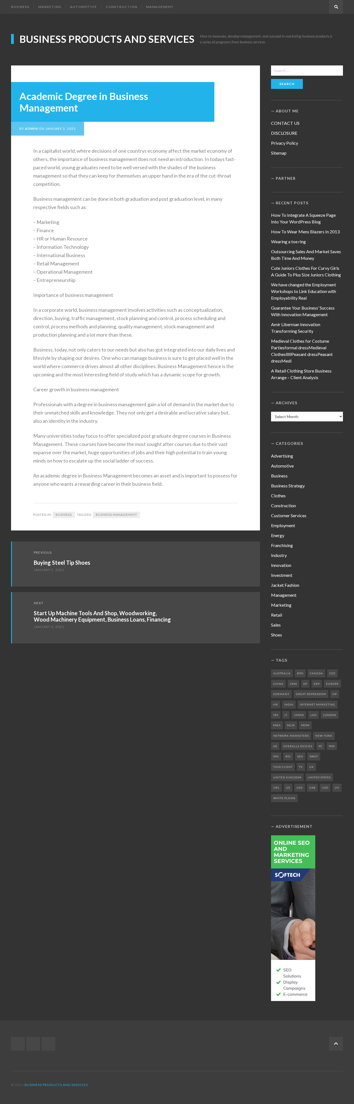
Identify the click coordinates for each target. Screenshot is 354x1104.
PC (320, 746)
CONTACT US (285, 123)
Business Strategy (288, 485)
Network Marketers (291, 735)
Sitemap (279, 152)
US (288, 787)
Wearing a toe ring (288, 241)
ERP (317, 683)
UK (311, 766)
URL (276, 787)
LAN (313, 715)
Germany (281, 694)
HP (334, 694)
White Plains (284, 798)
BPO (300, 673)
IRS (275, 715)
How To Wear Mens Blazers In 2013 (305, 231)
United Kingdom (287, 777)
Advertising (282, 455)
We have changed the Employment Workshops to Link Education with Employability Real (303, 291)
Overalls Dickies (297, 746)
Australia (282, 673)
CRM (293, 683)
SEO (300, 756)
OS (275, 746)
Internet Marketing (317, 704)
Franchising (282, 545)
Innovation (281, 565)
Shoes (276, 634)
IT (286, 715)
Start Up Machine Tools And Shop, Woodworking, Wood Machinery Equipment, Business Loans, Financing (102, 616)
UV (337, 787)
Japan (299, 715)
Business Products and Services (106, 39)
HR (275, 704)
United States (319, 777)
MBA (277, 725)
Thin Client (283, 766)
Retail (276, 614)
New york (323, 735)
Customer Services (288, 515)
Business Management (116, 514)
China (278, 683)
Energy (277, 535)
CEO (332, 673)
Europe (332, 683)
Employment (283, 525)
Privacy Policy (284, 143)
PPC (276, 756)
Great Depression (311, 694)
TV (301, 766)
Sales (276, 624)
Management (160, 7)
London (329, 715)
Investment (281, 575)
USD (325, 787)
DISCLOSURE (284, 133)
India (288, 704)
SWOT (313, 756)
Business (20, 7)
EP (305, 683)
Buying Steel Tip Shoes (62, 562)
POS (332, 746)
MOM (305, 725)
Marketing (49, 7)
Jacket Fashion (285, 585)
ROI (288, 756)
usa (299, 787)
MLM (291, 725)
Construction (121, 7)
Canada (316, 673)
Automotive (83, 7)
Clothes (278, 495)
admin (31, 128)
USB (312, 787)
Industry (279, 555)
